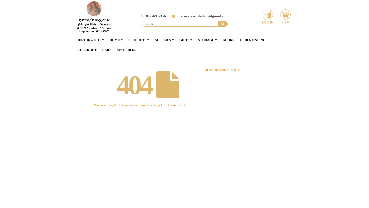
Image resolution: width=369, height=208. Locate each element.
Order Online (252, 40)
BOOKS (228, 40)
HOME (115, 40)
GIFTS (184, 40)
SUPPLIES (163, 40)
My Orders (126, 50)
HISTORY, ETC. (89, 40)
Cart (106, 50)
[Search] (223, 24)
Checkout (87, 50)
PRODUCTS (137, 40)
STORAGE (206, 40)
